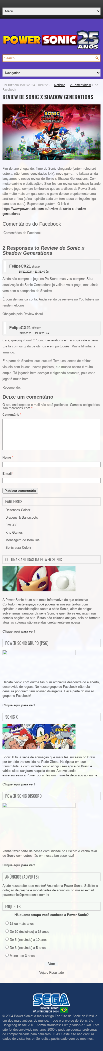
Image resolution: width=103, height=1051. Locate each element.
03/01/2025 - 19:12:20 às (34, 333)
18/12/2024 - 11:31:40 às (34, 271)
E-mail (8, 473)
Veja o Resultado (51, 972)
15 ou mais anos (22, 923)
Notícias (59, 85)
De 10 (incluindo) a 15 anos (29, 932)
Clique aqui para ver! (18, 631)
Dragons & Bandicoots (22, 517)
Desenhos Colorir (18, 510)
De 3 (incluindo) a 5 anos (28, 948)
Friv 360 (11, 525)
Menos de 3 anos (22, 956)
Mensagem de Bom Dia (23, 540)
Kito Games (14, 532)
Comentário (11, 414)
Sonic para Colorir (18, 547)
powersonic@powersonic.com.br (25, 895)
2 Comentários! (80, 85)
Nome (7, 457)
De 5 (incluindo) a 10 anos (29, 940)
